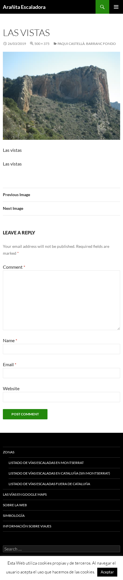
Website (11, 388)
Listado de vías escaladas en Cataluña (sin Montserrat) (59, 473)
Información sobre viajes (27, 526)
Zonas (8, 452)
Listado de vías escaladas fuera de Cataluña (49, 484)
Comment (14, 267)
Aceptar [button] (107, 572)
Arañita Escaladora (24, 7)
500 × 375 (41, 43)
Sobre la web (15, 505)
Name (10, 340)
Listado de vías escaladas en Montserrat (46, 463)
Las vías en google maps (25, 494)
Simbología (14, 515)
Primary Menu (116, 7)
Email (9, 364)
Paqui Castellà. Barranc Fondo (86, 43)
